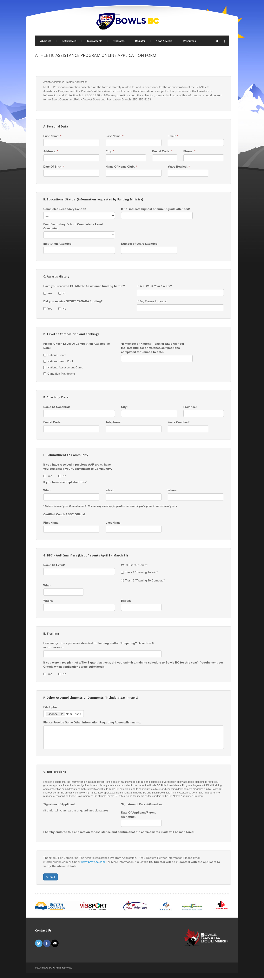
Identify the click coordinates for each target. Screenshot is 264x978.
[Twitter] (217, 42)
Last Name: (114, 136)
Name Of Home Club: (121, 166)
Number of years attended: (140, 243)
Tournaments (92, 41)
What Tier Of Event (134, 565)
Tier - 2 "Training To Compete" (145, 580)
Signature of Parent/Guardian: (142, 804)
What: (110, 490)
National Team (56, 355)
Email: (173, 136)
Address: (50, 151)
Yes (49, 293)
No (64, 293)
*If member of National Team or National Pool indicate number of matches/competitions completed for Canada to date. (152, 348)
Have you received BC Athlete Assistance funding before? (84, 286)
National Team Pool (60, 361)
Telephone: (113, 422)
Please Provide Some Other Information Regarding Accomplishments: (92, 722)
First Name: (52, 136)
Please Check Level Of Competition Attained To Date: (76, 345)
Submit (50, 877)
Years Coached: (179, 422)
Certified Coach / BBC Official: (64, 514)
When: (47, 490)
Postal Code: (162, 151)
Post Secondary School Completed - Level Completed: (73, 226)
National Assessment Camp (65, 367)
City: (110, 151)
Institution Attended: (58, 243)
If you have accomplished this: (65, 482)
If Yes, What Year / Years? (154, 286)
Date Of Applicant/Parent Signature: (138, 814)
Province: (190, 407)
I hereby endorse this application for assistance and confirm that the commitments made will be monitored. (118, 832)
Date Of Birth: (53, 166)
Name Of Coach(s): (56, 407)
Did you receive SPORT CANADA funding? (73, 301)
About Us (43, 41)
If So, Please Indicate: (152, 301)
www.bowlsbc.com (93, 862)
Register (140, 41)
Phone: (189, 151)
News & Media (161, 41)
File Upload (51, 707)
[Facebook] (225, 42)
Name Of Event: (54, 565)
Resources (187, 41)
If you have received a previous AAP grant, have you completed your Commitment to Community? (78, 466)
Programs (116, 41)
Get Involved (66, 41)
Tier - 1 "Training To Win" (141, 572)
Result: (126, 600)
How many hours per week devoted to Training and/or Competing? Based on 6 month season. (98, 645)
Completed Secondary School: (64, 209)
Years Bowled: (179, 166)
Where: (173, 490)
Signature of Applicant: (59, 804)
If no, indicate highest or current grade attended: (155, 209)
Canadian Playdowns (61, 373)
